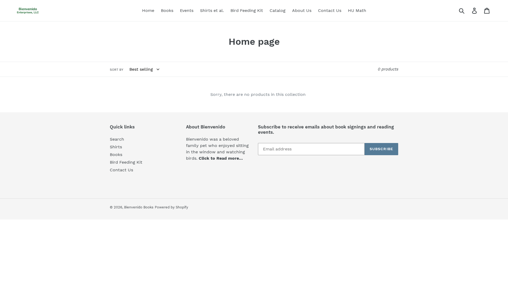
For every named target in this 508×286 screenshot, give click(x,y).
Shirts (116, 146)
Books (116, 154)
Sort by (116, 70)
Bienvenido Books (138, 207)
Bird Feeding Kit (126, 162)
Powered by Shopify (171, 207)
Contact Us (121, 169)
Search (117, 139)
